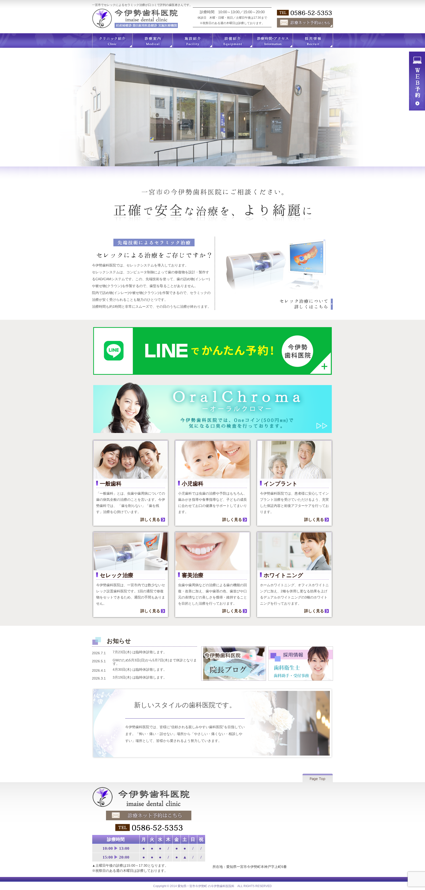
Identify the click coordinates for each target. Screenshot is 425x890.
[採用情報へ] (313, 46)
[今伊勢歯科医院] (148, 806)
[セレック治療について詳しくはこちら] (306, 308)
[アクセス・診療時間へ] (273, 46)
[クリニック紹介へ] (112, 46)
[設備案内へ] (232, 46)
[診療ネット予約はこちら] (305, 26)
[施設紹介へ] (192, 46)
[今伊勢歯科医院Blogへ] (233, 679)
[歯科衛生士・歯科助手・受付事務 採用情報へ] (300, 679)
